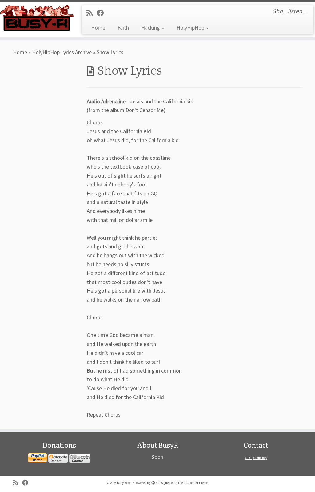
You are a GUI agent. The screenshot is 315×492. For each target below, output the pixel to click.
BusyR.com (124, 483)
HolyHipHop (191, 27)
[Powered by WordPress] (153, 481)
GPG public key (256, 458)
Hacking (151, 27)
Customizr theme (195, 483)
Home (98, 27)
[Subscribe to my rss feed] (91, 13)
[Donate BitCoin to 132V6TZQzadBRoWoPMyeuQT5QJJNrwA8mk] (58, 458)
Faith (123, 27)
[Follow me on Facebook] (102, 13)
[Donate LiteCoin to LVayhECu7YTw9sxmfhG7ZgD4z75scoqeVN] (79, 458)
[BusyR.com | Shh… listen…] (37, 18)
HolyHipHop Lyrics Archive (62, 52)
